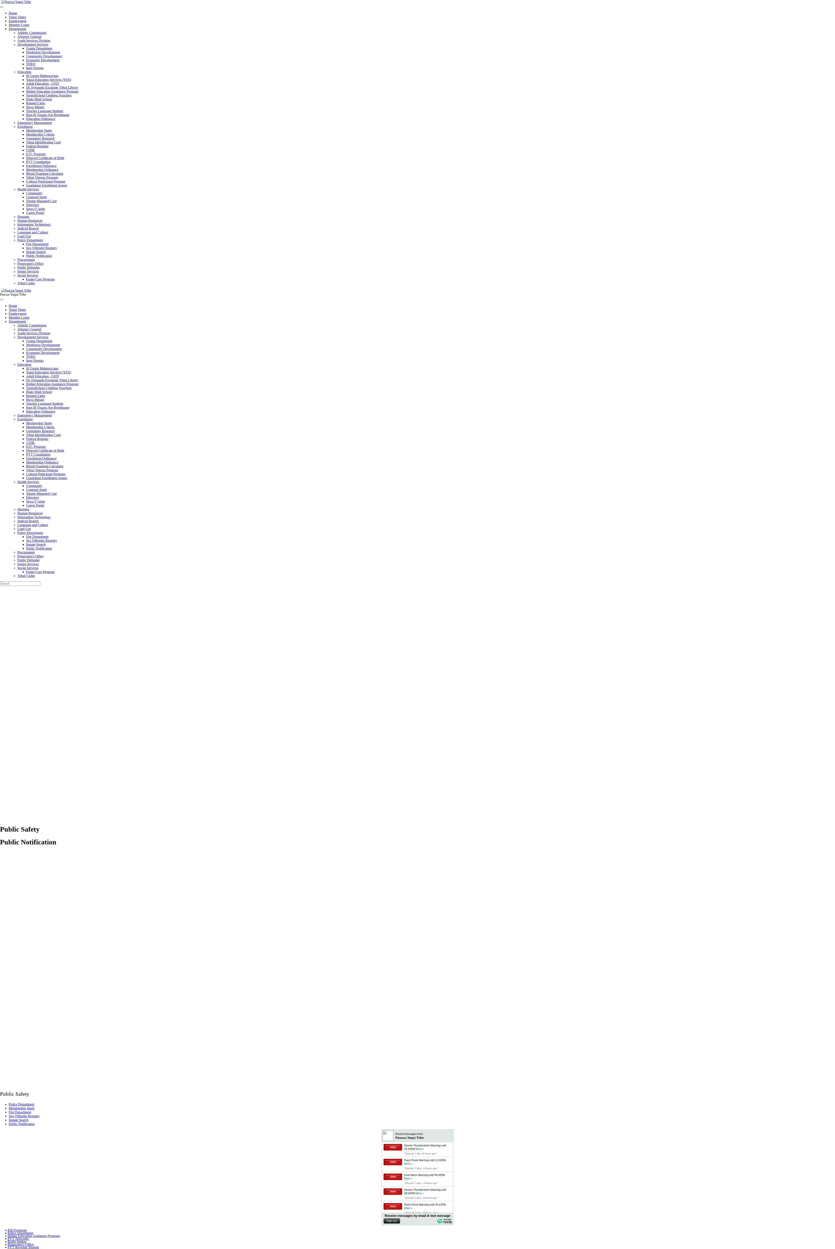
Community (34, 193)
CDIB (30, 150)
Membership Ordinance (42, 170)
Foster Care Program (40, 279)
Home (13, 13)
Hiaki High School (39, 99)
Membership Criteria (40, 134)
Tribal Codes (26, 283)
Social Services (27, 275)
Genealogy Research (40, 138)
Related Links (35, 103)
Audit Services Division (33, 40)
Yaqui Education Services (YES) (48, 80)
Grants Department (39, 48)
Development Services (32, 44)
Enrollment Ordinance (41, 166)
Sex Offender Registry (41, 248)
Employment (17, 21)
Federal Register (37, 146)
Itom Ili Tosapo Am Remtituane (47, 115)
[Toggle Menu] (1, 299)
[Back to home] (16, 290)
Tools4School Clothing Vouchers (49, 95)
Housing (23, 216)
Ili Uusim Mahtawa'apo (42, 76)
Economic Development (42, 60)
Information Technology (34, 224)
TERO (30, 64)
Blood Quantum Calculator (44, 173)
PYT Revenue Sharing (23, 1247)
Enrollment (25, 126)
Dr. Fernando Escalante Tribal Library (52, 87)
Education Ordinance (40, 119)
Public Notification (39, 256)
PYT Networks (18, 1239)
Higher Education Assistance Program (52, 91)
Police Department (30, 240)
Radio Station (17, 1241)
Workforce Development (43, 52)
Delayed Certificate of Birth (45, 158)
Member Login (19, 25)
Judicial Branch (28, 228)
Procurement (26, 260)
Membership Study (39, 130)
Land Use (24, 236)
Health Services (28, 189)
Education (24, 72)
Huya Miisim (35, 107)
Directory (32, 205)
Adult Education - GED (42, 83)
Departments (17, 29)
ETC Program (35, 154)
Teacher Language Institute (44, 111)
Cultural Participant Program (45, 181)
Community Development (44, 56)
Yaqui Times (17, 17)
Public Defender (28, 267)
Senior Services (28, 271)
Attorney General (29, 36)
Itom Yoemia (34, 68)
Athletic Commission (31, 33)
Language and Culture (32, 232)
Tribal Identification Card (43, 142)
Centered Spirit (36, 197)
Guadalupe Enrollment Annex (46, 185)
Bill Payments (17, 1230)
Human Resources (30, 220)
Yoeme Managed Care (41, 201)
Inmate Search (36, 252)
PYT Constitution (38, 162)
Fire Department (37, 244)
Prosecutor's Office (30, 263)
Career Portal (35, 213)
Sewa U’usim (35, 209)
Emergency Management (34, 123)
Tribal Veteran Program (42, 177)
